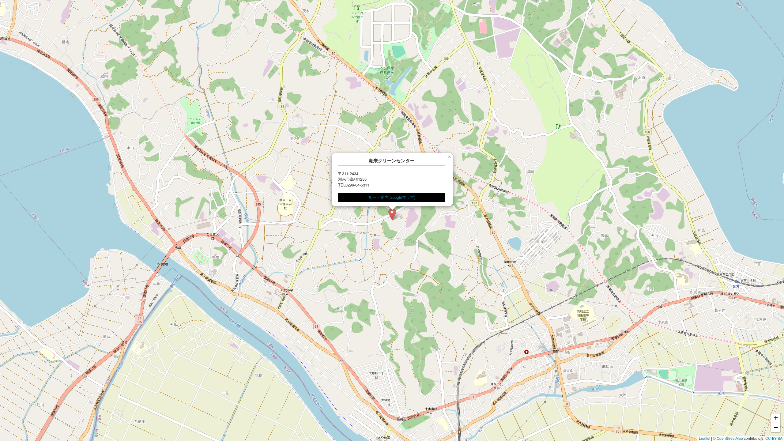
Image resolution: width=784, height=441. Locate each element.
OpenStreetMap (730, 438)
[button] (392, 214)
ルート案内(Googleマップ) (391, 197)
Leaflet (704, 438)
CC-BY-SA (773, 438)
